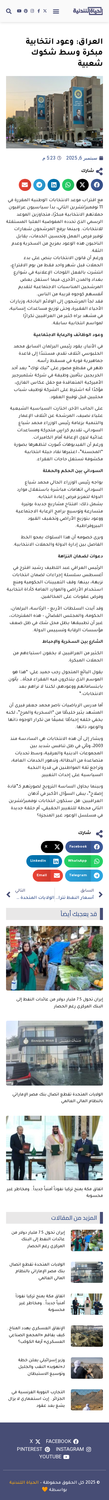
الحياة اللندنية (24, 1483)
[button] (56, 11)
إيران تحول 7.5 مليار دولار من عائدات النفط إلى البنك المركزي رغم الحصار (38, 1240)
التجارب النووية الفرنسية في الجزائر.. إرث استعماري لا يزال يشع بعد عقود (36, 1399)
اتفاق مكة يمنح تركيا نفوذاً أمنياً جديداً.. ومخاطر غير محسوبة (40, 1303)
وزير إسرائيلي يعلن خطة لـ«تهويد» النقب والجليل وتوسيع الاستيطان (41, 1367)
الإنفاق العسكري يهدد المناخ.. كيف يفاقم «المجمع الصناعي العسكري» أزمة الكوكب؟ (36, 1335)
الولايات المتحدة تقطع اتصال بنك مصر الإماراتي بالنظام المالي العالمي (37, 1272)
